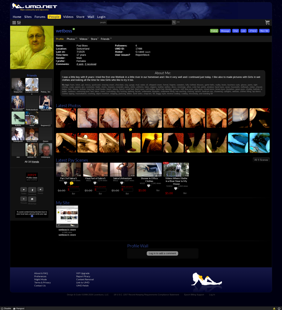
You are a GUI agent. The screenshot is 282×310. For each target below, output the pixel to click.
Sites (28, 17)
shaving (190, 91)
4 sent (80, 64)
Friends (32, 75)
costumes (90, 87)
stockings (181, 87)
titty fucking (122, 91)
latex (147, 87)
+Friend (252, 30)
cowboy (184, 93)
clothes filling (245, 91)
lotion (78, 85)
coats (71, 87)
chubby (249, 89)
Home (17, 17)
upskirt (198, 91)
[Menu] (14, 22)
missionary (193, 93)
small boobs (100, 89)
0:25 (106, 175)
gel (82, 85)
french (121, 89)
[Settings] (19, 22)
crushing (91, 93)
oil (147, 85)
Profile (60, 38)
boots (224, 85)
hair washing (181, 91)
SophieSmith (46, 110)
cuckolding (110, 91)
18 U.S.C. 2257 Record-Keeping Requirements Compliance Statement (146, 294)
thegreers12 (46, 125)
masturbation (81, 93)
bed (92, 91)
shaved (259, 87)
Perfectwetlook (32, 110)
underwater (146, 91)
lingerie (172, 85)
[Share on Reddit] (40, 189)
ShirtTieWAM (32, 141)
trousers (111, 87)
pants (250, 85)
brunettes (230, 89)
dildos (129, 93)
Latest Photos (68, 105)
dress (174, 87)
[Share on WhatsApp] (32, 199)
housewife (235, 87)
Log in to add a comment (162, 253)
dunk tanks (137, 93)
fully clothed (191, 85)
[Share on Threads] (24, 199)
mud (137, 85)
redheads (245, 87)
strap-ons (148, 93)
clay (126, 85)
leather (160, 87)
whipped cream (155, 85)
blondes (168, 89)
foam (72, 85)
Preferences (40, 276)
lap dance (256, 91)
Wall (91, 17)
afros (189, 87)
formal (165, 85)
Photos (71, 38)
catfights (227, 91)
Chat (235, 30)
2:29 (159, 175)
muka (32, 125)
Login (101, 17)
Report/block (143, 54)
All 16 (32, 161)
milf (182, 89)
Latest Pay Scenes (72, 160)
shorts (104, 87)
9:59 (133, 175)
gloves (244, 85)
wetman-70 (31, 157)
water (142, 85)
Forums (40, 17)
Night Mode (40, 279)
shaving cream (108, 85)
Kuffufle (18, 125)
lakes (97, 91)
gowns (78, 87)
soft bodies (150, 89)
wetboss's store (67, 229)
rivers (102, 91)
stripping (113, 93)
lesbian (83, 89)
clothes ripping (68, 93)
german (176, 89)
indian (252, 87)
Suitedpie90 (18, 141)
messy (88, 85)
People (54, 17)
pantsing (122, 93)
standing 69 (208, 93)
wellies (167, 87)
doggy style (161, 93)
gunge (131, 85)
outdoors (71, 91)
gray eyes (198, 89)
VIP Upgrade (82, 273)
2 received (90, 64)
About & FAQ (41, 273)
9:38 (79, 175)
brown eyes (220, 89)
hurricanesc (18, 110)
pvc (83, 87)
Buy (73, 193)
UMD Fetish (82, 285)
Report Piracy (83, 276)
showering (218, 91)
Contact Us (40, 285)
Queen (45, 141)
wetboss (64, 30)
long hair (90, 89)
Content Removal (85, 279)
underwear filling (167, 91)
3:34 (186, 175)
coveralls (120, 87)
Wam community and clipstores (34, 9)
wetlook (235, 91)
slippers (153, 87)
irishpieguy (45, 157)
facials (138, 91)
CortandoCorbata (31, 93)
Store (80, 17)
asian (227, 87)
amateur (210, 87)
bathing (131, 91)
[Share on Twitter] (24, 189)
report (147, 52)
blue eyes (189, 89)
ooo (18, 157)
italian (64, 89)
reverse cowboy (173, 93)
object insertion (102, 93)
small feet (130, 89)
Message (225, 30)
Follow (214, 30)
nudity (217, 85)
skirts (132, 87)
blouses (200, 85)
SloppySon (18, 92)
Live (243, 30)
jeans (127, 87)
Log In (212, 294)
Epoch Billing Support (194, 294)
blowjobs (156, 91)
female (76, 89)
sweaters (180, 85)
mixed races (209, 89)
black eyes (139, 89)
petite (203, 87)
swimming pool (83, 91)
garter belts (209, 85)
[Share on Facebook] (32, 189)
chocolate (119, 85)
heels (98, 87)
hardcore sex (207, 91)
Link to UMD (82, 282)
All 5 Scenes (261, 160)
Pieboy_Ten (45, 92)
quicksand (96, 85)
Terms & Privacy (42, 282)
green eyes (240, 89)
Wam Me (264, 30)
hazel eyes (219, 87)
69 (154, 93)
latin (70, 89)
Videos (68, 17)
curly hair (196, 87)
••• (178, 22)
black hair (160, 89)
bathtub (256, 89)
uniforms (140, 87)
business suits (234, 85)
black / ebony (112, 89)
